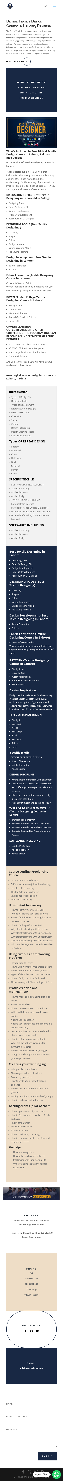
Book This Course (15, 61)
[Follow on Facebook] (25, 1330)
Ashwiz (45, 1476)
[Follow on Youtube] (37, 1330)
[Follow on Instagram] (31, 1330)
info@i (23, 1368)
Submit (47, 1456)
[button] (56, 1474)
